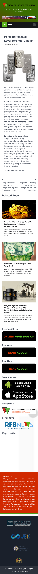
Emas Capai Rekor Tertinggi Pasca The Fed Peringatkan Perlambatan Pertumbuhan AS (18, 224)
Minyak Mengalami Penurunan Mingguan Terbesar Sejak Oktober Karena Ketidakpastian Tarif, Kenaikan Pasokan (18, 309)
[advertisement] (19, 17)
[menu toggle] (10, 24)
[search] (34, 24)
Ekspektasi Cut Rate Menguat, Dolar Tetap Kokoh (17, 265)
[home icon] (4, 24)
